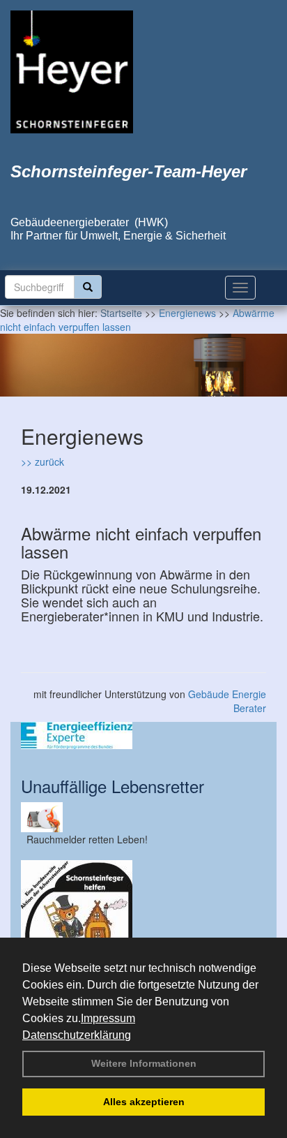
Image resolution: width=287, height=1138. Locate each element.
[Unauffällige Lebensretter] (143, 817)
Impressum (108, 1018)
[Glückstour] (143, 916)
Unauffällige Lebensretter (112, 786)
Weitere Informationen (143, 1063)
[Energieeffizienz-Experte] (143, 735)
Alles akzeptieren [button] (144, 1101)
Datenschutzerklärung (76, 1035)
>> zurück (42, 461)
